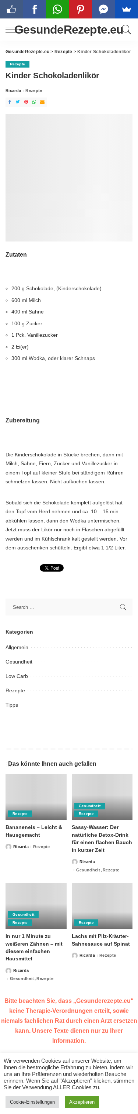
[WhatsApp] (34, 102)
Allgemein (17, 647)
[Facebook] (10, 102)
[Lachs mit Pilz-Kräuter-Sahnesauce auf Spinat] (102, 906)
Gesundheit (19, 662)
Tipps (12, 705)
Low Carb (17, 676)
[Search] (125, 29)
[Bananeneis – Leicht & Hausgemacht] (36, 797)
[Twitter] (18, 102)
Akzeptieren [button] (82, 1102)
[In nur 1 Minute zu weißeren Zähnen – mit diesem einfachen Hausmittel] (36, 906)
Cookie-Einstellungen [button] (32, 1102)
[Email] (42, 102)
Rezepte (17, 64)
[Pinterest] (26, 102)
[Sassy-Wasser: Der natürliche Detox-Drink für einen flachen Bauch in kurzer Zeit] (102, 797)
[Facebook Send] (103, 9)
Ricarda (13, 91)
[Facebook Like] (11, 9)
